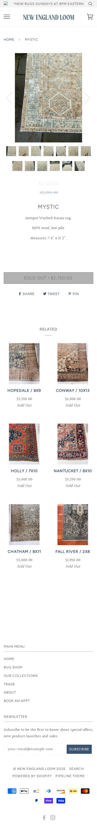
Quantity (49, 251)
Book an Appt (17, 701)
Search (76, 769)
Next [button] (84, 98)
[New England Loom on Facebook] (44, 818)
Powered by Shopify (32, 776)
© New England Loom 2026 (39, 769)
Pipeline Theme (70, 776)
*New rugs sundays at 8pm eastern (48, 4)
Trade (9, 684)
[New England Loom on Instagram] (52, 818)
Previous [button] (12, 98)
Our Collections (21, 676)
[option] (48, 97)
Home (9, 39)
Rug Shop (13, 667)
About (10, 692)
